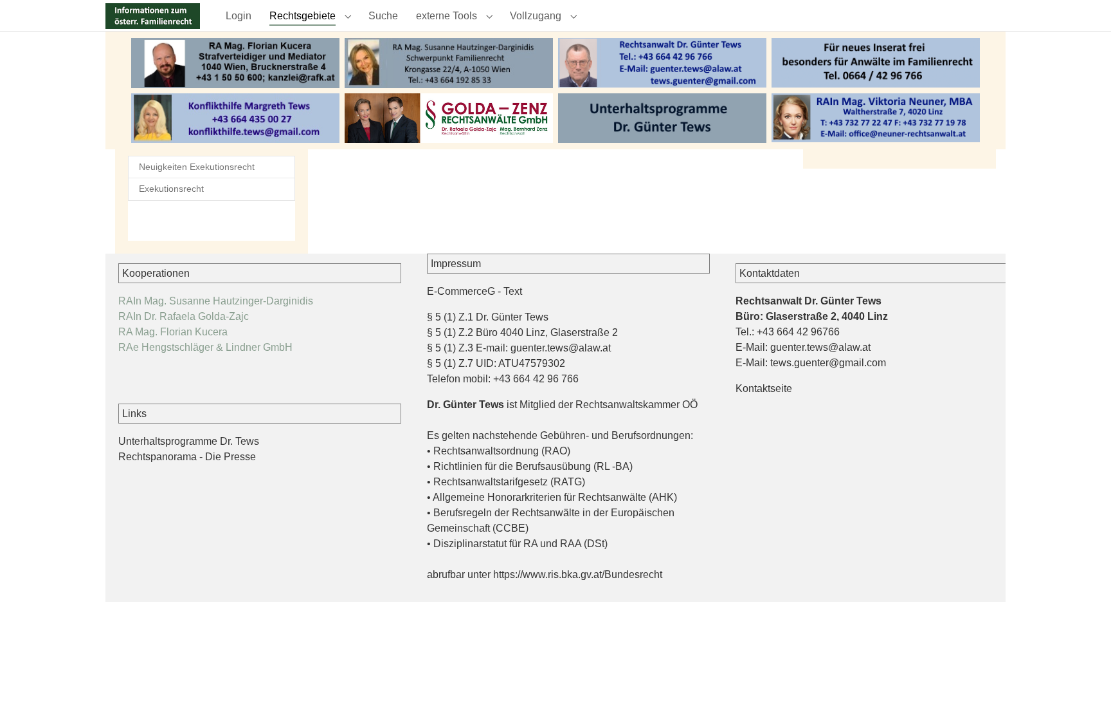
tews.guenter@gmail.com (828, 362)
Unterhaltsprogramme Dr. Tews (188, 441)
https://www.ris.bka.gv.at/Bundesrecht (577, 574)
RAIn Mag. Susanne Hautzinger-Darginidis (215, 300)
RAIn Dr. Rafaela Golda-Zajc (183, 316)
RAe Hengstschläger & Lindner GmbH (205, 347)
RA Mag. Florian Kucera (173, 331)
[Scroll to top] (1082, 690)
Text (512, 291)
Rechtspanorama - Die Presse (187, 456)
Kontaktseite (764, 388)
